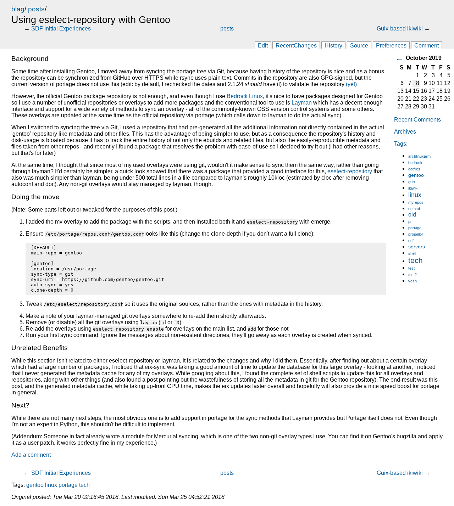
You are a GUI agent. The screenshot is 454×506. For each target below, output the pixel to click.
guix (411, 182)
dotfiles (414, 169)
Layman (302, 103)
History (333, 46)
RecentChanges (296, 46)
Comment (426, 46)
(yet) (351, 84)
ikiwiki (413, 188)
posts (36, 9)
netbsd (414, 209)
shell (412, 253)
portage (414, 228)
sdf (411, 240)
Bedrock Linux (245, 96)
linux (414, 194)
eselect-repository (349, 171)
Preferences (391, 46)
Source (359, 46)
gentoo (416, 175)
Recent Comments (417, 120)
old (412, 215)
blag (17, 9)
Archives (405, 132)
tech (415, 260)
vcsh (412, 281)
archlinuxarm (419, 156)
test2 (412, 274)
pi (409, 221)
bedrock (415, 163)
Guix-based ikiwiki (400, 29)
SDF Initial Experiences (61, 29)
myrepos (415, 202)
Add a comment (31, 455)
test (411, 268)
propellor (415, 234)
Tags (400, 144)
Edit (263, 46)
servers (416, 246)
